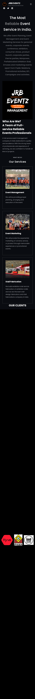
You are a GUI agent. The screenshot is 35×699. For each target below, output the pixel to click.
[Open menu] (31, 4)
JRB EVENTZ (14, 3)
